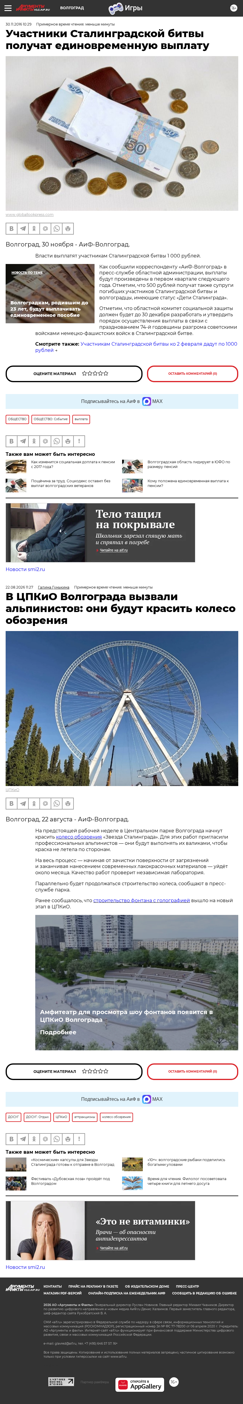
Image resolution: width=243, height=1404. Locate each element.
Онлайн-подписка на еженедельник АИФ (126, 1293)
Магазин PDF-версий (62, 1293)
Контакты (53, 1286)
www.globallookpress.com (30, 214)
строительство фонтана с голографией (141, 900)
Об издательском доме (147, 1286)
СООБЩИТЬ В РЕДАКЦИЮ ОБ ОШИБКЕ (204, 1293)
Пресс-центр (187, 1286)
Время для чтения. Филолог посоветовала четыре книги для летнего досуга (187, 1181)
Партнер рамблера (95, 1382)
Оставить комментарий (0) (192, 374)
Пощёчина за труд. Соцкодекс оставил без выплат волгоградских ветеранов (70, 483)
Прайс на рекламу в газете (93, 1286)
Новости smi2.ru (25, 569)
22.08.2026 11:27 (19, 587)
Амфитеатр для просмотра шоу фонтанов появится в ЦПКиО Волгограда (126, 1015)
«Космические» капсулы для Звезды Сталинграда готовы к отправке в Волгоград (72, 1162)
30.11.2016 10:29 (18, 24)
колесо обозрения (79, 837)
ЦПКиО (12, 790)
